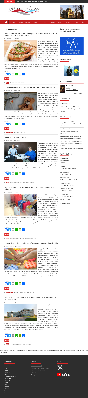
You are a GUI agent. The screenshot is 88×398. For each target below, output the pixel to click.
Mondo (36, 22)
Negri (27, 344)
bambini (21, 292)
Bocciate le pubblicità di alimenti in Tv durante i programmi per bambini (31, 243)
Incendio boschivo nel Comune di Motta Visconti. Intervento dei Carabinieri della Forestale (71, 143)
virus (35, 238)
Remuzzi (32, 182)
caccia (17, 238)
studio (29, 344)
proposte (27, 182)
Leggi (7, 78)
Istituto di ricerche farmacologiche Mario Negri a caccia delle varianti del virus (30, 188)
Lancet (17, 182)
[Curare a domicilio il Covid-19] (20, 143)
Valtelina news (64, 158)
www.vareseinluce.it (36, 366)
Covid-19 (14, 182)
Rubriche (75, 22)
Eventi (6, 374)
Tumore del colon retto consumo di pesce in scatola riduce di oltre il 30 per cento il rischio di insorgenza (31, 35)
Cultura (6, 370)
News (7, 132)
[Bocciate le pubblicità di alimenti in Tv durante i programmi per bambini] (20, 249)
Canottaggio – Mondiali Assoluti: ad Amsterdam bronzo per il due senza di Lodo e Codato (70, 124)
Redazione (17, 38)
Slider (6, 393)
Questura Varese (64, 177)
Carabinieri (63, 166)
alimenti (17, 292)
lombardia (22, 238)
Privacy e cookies (35, 375)
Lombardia (52, 22)
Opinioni (68, 22)
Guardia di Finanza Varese (67, 188)
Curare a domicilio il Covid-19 (15, 137)
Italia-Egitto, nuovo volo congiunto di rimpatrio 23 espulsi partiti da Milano (37, 1)
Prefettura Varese (65, 183)
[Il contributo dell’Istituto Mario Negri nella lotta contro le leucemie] (20, 93)
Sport (44, 22)
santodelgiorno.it (79, 93)
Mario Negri (14, 82)
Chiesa (60, 22)
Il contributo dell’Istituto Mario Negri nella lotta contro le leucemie (29, 87)
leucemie (17, 132)
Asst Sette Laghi (64, 172)
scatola (22, 82)
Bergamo (14, 238)
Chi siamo (33, 373)
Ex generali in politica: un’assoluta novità (71, 148)
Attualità (12, 22)
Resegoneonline (64, 160)
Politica (20, 22)
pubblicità (32, 292)
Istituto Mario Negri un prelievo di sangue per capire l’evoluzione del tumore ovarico (30, 298)
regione (31, 238)
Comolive (62, 162)
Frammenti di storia (10, 376)
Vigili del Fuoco (64, 194)
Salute (7, 82)
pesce (19, 82)
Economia (28, 22)
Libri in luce (7, 378)
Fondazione (16, 344)
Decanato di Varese (65, 200)
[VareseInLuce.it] (6, 22)
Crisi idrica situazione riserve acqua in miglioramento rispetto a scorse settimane (70, 131)
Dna (13, 344)
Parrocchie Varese (65, 203)
